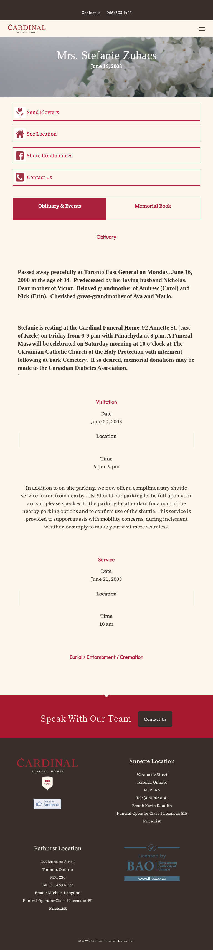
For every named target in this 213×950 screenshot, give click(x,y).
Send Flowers (43, 112)
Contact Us (39, 177)
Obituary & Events (59, 205)
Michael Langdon (64, 893)
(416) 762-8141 (156, 798)
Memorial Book (153, 205)
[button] (202, 28)
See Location (42, 133)
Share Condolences (49, 155)
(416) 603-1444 (119, 12)
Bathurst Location (58, 848)
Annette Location (152, 761)
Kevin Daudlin (158, 805)
